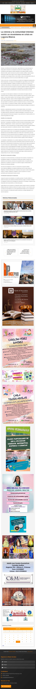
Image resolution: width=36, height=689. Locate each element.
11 (9, 637)
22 (26, 639)
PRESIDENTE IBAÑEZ (12, 651)
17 (5, 639)
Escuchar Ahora (7, 686)
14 (22, 637)
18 (9, 639)
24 (5, 641)
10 (5, 637)
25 (9, 641)
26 (13, 641)
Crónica (15, 40)
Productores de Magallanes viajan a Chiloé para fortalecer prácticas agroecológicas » (24, 252)
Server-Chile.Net (30, 651)
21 (22, 639)
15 (26, 637)
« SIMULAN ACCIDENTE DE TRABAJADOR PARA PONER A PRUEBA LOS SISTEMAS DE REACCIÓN (11, 252)
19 (13, 639)
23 (30, 639)
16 (30, 637)
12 (13, 637)
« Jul (3, 645)
